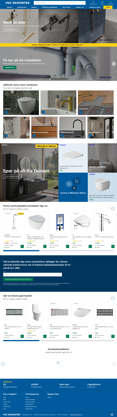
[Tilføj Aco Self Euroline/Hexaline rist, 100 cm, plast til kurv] (113, 336)
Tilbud (108, 7)
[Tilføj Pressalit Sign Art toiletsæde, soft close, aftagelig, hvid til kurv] (90, 336)
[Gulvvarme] (96, 114)
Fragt (4, 397)
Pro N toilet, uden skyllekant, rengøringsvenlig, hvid (34, 327)
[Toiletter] (21, 114)
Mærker (9, 7)
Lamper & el (80, 7)
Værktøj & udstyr (95, 7)
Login (4, 408)
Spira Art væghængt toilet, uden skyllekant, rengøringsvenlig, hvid (35, 237)
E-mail (4, 271)
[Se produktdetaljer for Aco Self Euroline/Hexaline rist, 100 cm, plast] (105, 312)
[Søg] (83, 2)
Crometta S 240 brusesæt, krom (12, 237)
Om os (27, 397)
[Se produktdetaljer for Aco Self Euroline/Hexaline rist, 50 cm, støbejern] (14, 312)
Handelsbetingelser (30, 399)
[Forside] (17, 3)
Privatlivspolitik (29, 404)
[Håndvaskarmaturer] (58, 114)
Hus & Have (66, 7)
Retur (4, 399)
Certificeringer (29, 408)
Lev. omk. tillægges (9, 245)
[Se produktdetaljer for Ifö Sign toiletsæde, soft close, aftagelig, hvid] (82, 222)
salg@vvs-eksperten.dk (76, 414)
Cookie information (30, 402)
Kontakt (5, 404)
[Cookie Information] (112, 414)
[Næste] (114, 64)
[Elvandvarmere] (100, 138)
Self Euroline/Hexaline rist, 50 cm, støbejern (13, 327)
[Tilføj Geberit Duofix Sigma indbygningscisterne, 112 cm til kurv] (67, 246)
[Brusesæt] (16, 138)
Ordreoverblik (6, 406)
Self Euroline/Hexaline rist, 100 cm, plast (104, 327)
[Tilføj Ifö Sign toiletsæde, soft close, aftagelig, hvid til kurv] (90, 246)
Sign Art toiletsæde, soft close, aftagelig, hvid (80, 327)
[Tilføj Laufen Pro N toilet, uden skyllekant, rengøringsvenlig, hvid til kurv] (44, 336)
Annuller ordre (6, 402)
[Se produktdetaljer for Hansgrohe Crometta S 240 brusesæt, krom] (14, 222)
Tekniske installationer (49, 7)
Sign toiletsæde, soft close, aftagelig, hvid (82, 237)
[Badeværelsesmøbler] (44, 138)
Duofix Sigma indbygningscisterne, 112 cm (59, 237)
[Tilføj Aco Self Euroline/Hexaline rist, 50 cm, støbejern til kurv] (22, 336)
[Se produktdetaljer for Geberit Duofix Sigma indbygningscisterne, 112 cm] (59, 222)
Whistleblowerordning (30, 406)
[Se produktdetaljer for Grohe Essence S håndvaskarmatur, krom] (105, 222)
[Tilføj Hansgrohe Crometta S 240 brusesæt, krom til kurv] (22, 246)
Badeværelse (21, 7)
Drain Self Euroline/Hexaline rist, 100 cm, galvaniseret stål (59, 327)
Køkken (34, 7)
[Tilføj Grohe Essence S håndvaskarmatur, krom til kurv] (113, 246)
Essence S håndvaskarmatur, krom (104, 237)
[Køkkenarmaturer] (72, 138)
